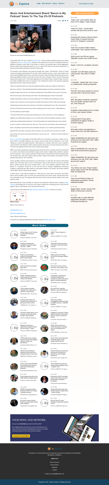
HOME (39, 3)
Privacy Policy (55, 464)
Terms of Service (54, 462)
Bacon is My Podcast (25, 62)
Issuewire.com (36, 60)
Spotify (41, 189)
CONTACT (61, 3)
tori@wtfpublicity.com (16, 210)
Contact (54, 470)
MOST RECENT (46, 3)
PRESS (55, 3)
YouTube (45, 189)
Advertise (54, 467)
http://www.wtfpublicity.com (17, 213)
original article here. (49, 219)
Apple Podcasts (33, 189)
